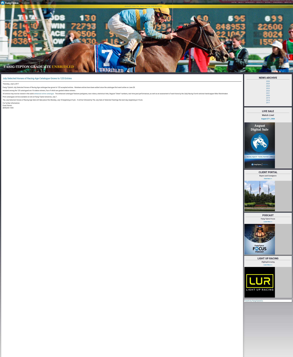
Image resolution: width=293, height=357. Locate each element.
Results (259, 2)
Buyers (268, 2)
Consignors (277, 2)
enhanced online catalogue (44, 93)
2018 (268, 100)
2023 (268, 88)
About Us (288, 2)
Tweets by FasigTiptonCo (253, 301)
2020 (268, 95)
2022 (268, 91)
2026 (268, 81)
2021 (268, 93)
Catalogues (249, 2)
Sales (240, 2)
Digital (234, 2)
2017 (268, 102)
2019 (268, 98)
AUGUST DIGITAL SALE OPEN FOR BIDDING (143, 6)
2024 (268, 86)
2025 (268, 83)
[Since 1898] (10, 3)
